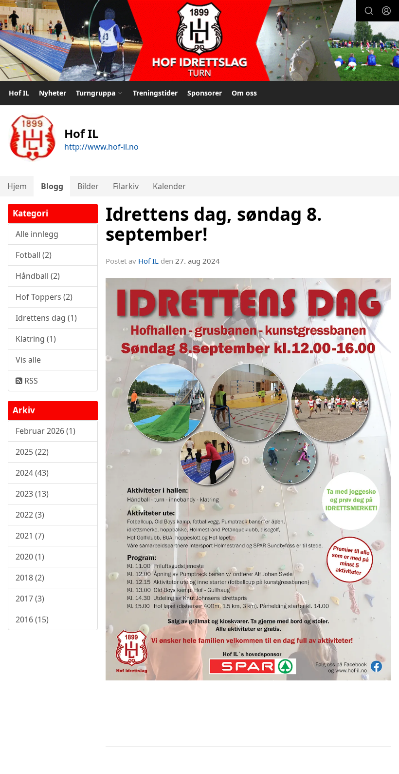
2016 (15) (32, 619)
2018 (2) (30, 577)
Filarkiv (126, 186)
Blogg (52, 186)
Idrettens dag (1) (46, 317)
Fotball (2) (34, 255)
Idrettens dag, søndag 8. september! (214, 224)
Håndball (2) (38, 276)
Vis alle (28, 359)
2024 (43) (32, 472)
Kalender (169, 186)
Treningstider (155, 92)
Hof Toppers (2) (44, 296)
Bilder (88, 186)
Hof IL (19, 92)
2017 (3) (30, 598)
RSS (30, 380)
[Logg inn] (386, 10)
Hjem (17, 186)
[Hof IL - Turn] (199, 42)
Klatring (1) (36, 338)
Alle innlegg (37, 234)
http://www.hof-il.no (101, 146)
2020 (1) (30, 556)
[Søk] (369, 10)
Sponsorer (204, 92)
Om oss (244, 92)
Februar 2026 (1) (45, 431)
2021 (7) (30, 535)
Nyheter (52, 92)
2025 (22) (32, 451)
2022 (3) (30, 514)
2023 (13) (32, 493)
